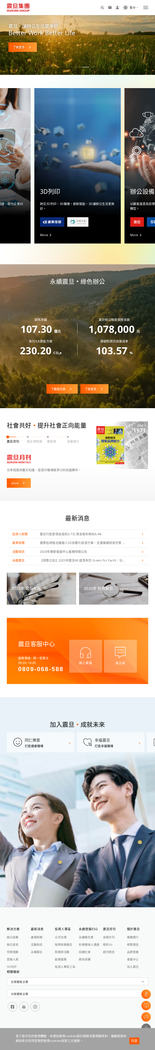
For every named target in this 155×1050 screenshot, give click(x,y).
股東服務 (61, 959)
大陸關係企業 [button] (19, 994)
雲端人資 (13, 959)
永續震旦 (37, 952)
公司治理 (61, 937)
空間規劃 (13, 952)
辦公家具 (13, 944)
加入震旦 (133, 967)
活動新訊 (37, 944)
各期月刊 (109, 937)
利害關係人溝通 (89, 944)
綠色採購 (85, 959)
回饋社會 (85, 952)
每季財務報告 (63, 944)
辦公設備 (13, 937)
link (77, 534)
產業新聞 (37, 937)
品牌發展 (133, 952)
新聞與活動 (62, 952)
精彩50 (107, 944)
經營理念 (133, 944)
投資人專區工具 (65, 967)
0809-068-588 (41, 669)
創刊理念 (109, 952)
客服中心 (133, 959)
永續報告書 (86, 937)
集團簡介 (133, 937)
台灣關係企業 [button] (19, 982)
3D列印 (12, 967)
